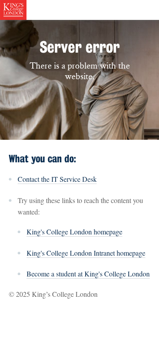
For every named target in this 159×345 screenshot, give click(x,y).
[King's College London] (13, 9)
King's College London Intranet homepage (85, 252)
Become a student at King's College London (88, 273)
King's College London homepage (74, 231)
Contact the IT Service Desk (57, 179)
